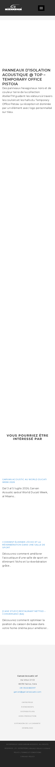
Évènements (27, 707)
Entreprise (27, 702)
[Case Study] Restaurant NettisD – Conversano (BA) (24, 612)
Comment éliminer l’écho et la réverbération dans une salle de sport (23, 545)
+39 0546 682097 (27, 688)
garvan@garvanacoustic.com (27, 692)
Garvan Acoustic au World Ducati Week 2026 (24, 480)
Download (27, 728)
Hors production (27, 716)
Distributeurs (27, 711)
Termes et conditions (31, 752)
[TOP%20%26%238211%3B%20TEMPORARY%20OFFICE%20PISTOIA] (14, 421)
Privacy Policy (35, 748)
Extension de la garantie (27, 723)
